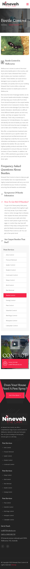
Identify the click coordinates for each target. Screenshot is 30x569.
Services (4, 25)
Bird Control (10, 285)
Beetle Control (10, 295)
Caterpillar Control (12, 326)
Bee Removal (10, 290)
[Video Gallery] (15, 344)
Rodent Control (11, 270)
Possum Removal (11, 260)
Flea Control (10, 305)
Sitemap (13, 565)
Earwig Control (10, 300)
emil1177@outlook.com (15, 364)
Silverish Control (11, 310)
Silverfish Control (8, 507)
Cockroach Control (12, 275)
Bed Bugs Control (11, 315)
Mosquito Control (11, 321)
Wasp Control (10, 280)
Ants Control (10, 255)
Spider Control (10, 265)
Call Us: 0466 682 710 (8, 534)
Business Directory (22, 565)
